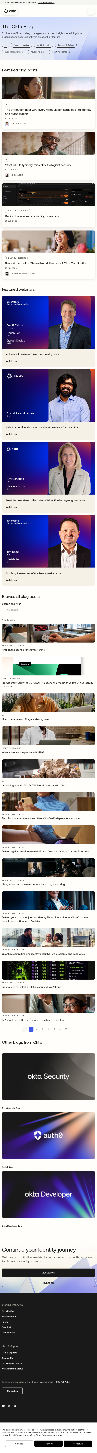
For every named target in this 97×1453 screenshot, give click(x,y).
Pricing (5, 1322)
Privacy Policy (49, 1435)
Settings (19, 1444)
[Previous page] (24, 1029)
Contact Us (7, 1358)
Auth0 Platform (9, 1316)
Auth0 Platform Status (12, 1369)
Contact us (12, 1391)
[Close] (93, 1426)
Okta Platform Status (12, 1363)
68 (66, 1029)
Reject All (48, 1444)
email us (43, 1382)
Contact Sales (8, 1332)
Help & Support (9, 1353)
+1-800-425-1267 (61, 1382)
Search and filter (11, 603)
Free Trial (6, 1327)
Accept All (78, 1444)
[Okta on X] (9, 1406)
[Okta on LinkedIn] (15, 1406)
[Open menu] (91, 11)
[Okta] (10, 11)
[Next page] (72, 1029)
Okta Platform (8, 1311)
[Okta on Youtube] (3, 1406)
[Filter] (92, 610)
